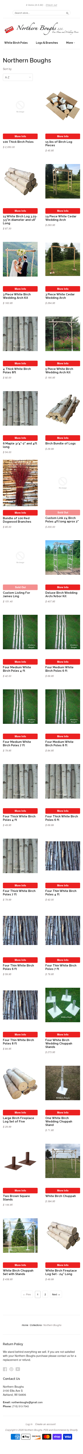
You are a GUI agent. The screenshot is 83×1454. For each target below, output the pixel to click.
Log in (29, 1424)
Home (25, 1325)
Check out (51, 4)
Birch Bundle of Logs (60, 443)
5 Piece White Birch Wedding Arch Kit (59, 370)
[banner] (41, 28)
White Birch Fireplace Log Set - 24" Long (61, 1272)
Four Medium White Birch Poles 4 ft (17, 669)
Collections (36, 1325)
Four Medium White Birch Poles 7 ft (17, 743)
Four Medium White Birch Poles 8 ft (59, 743)
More (70, 42)
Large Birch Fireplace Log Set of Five (18, 1119)
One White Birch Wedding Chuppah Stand (58, 1121)
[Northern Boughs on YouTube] (18, 1369)
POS (45, 1429)
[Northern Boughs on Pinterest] (11, 1369)
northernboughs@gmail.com (27, 1402)
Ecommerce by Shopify (65, 1429)
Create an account (45, 1424)
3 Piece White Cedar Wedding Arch (60, 296)
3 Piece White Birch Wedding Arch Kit (17, 296)
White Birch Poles (16, 42)
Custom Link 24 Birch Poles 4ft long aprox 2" (62, 519)
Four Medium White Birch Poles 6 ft (59, 669)
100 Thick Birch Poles (18, 141)
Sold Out (63, 512)
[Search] (67, 12)
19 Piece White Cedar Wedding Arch (60, 218)
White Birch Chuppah (60, 1196)
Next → (56, 1294)
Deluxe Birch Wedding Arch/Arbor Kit (61, 594)
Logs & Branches (47, 42)
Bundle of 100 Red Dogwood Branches (17, 519)
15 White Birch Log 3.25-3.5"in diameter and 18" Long (20, 220)
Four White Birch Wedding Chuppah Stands (58, 1043)
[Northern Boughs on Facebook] (5, 1369)
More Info (20, 136)
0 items (34, 4)
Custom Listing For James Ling (16, 594)
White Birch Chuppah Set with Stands (18, 1272)
